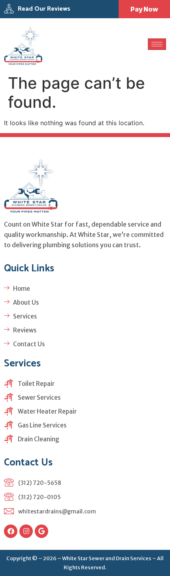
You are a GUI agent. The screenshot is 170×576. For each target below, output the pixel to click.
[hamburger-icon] (157, 44)
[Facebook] (10, 531)
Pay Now (144, 9)
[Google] (41, 531)
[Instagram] (26, 531)
